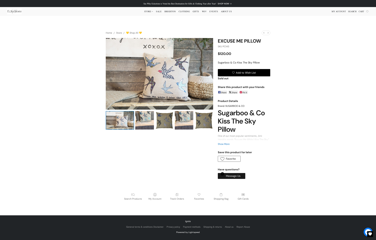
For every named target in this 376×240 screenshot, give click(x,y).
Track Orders (177, 198)
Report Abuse (243, 227)
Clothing (184, 11)
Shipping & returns (212, 227)
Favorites (199, 198)
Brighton (170, 11)
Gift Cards (243, 198)
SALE (159, 11)
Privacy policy (173, 227)
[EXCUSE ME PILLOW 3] (184, 120)
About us (229, 227)
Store (119, 32)
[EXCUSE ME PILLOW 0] (120, 120)
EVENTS (213, 11)
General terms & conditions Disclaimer (145, 227)
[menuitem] (264, 33)
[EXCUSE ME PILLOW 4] (203, 120)
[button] (14, 11)
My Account (154, 198)
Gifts (196, 11)
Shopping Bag (221, 198)
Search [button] (352, 11)
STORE (148, 11)
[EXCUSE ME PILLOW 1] (144, 120)
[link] (225, 3)
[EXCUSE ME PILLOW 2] (164, 120)
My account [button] (339, 11)
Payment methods (191, 227)
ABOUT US (226, 11)
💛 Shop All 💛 (134, 32)
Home (109, 32)
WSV (204, 11)
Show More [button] (224, 144)
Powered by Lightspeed (188, 232)
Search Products (133, 198)
